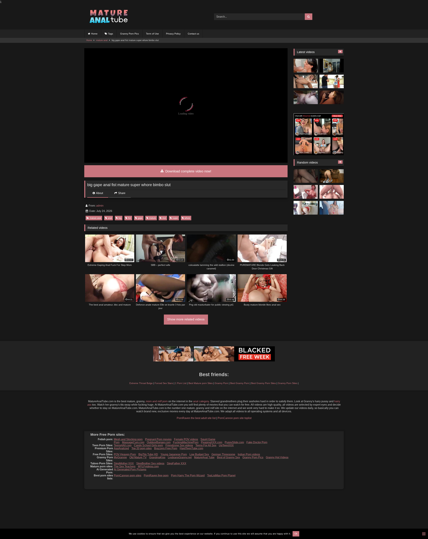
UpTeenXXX (226, 445)
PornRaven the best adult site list (196, 418)
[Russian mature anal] (306, 176)
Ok (296, 533)
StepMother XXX (124, 463)
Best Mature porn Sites (200, 383)
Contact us (193, 33)
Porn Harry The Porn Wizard (188, 475)
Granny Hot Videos (277, 457)
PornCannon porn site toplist (234, 418)
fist (129, 218)
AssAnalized (121, 448)
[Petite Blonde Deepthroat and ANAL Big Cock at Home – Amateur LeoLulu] (331, 176)
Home (94, 33)
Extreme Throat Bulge (141, 383)
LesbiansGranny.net (180, 457)
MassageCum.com (133, 442)
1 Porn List (180, 383)
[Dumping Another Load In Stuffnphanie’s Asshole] (306, 97)
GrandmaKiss (157, 457)
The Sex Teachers (124, 466)
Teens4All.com (122, 445)
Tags (110, 33)
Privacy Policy (173, 33)
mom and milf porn (157, 401)
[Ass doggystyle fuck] (306, 65)
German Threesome (223, 454)
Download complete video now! (187, 171)
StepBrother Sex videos (150, 463)
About (99, 193)
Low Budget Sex (199, 454)
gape (140, 218)
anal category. (201, 401)
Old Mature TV (138, 457)
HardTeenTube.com (191, 448)
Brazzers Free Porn (165, 448)
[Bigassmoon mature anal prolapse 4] (331, 208)
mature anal (102, 40)
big (120, 218)
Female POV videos (186, 439)
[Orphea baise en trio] (331, 97)
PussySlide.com (234, 442)
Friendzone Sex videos (179, 445)
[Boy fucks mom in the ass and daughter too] (331, 81)
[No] (423, 533)
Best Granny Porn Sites (263, 383)
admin (99, 205)
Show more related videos (186, 319)
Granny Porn (221, 383)
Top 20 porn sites (141, 448)
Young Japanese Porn (173, 454)
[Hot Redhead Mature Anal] (306, 208)
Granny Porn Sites (287, 383)
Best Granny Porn (239, 383)
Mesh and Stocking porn (128, 439)
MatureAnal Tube (204, 457)
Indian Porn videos (249, 454)
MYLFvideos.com (148, 466)
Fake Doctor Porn (256, 442)
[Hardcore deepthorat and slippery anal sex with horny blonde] (331, 192)
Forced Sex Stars (164, 383)
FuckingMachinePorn (185, 442)
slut (164, 218)
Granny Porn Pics (129, 33)
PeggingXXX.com (211, 442)
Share (121, 193)
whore (187, 218)
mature (152, 218)
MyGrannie (120, 457)
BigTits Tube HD (148, 454)
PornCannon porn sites (127, 475)
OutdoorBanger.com (159, 442)
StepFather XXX (176, 463)
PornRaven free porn (156, 475)
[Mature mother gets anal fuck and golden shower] (306, 192)
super (175, 218)
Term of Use (152, 33)
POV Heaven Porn (125, 454)
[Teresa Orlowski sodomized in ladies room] (331, 65)
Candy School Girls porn (148, 445)
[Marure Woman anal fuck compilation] (306, 81)
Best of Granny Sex (228, 457)
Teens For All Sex (205, 445)
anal (110, 218)
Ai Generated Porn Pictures (130, 469)
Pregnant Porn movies (158, 439)
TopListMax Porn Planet (221, 475)
